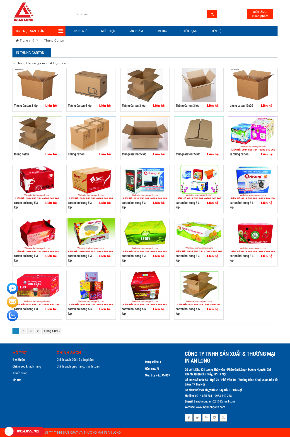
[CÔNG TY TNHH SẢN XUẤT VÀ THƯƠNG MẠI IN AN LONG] (23, 12)
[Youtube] (223, 418)
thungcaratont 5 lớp (134, 154)
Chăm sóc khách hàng (26, 366)
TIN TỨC (161, 31)
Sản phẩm (136, 31)
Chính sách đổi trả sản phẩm (75, 359)
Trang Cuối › (52, 331)
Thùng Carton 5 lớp (80, 105)
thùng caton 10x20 (241, 105)
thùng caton (21, 154)
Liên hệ (216, 31)
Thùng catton (76, 154)
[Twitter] (197, 418)
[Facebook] (189, 418)
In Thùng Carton (52, 40)
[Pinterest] (215, 418)
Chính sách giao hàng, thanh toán (78, 366)
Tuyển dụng (188, 31)
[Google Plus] (206, 418)
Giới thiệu (108, 31)
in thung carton (239, 154)
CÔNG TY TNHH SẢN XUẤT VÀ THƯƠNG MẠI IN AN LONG (80, 432)
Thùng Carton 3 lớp (26, 105)
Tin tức (17, 380)
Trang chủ (79, 31)
